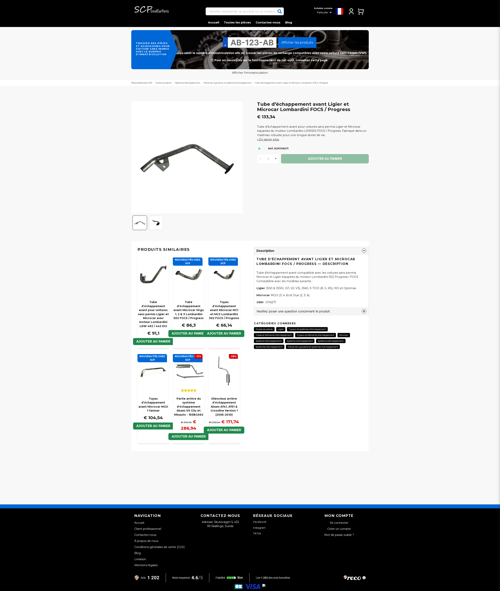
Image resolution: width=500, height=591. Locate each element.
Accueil (213, 22)
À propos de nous (146, 541)
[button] (280, 11)
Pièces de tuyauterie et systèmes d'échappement (228, 83)
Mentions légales (146, 565)
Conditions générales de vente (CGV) (159, 547)
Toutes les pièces (237, 22)
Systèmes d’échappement (187, 83)
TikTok (257, 533)
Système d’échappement (268, 341)
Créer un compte (339, 529)
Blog (288, 22)
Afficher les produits (297, 42)
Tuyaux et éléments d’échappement (315, 335)
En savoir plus (269, 139)
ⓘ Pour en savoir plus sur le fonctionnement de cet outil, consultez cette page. (269, 60)
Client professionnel (147, 529)
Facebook (259, 521)
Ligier (281, 329)
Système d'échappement (300, 341)
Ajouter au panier (189, 333)
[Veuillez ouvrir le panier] (361, 11)
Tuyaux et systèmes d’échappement (307, 329)
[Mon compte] (351, 11)
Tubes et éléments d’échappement (274, 335)
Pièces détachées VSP (141, 83)
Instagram (259, 527)
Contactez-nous (268, 22)
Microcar (343, 335)
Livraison (140, 559)
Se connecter (339, 523)
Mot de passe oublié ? (339, 535)
